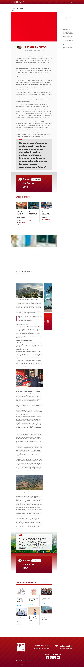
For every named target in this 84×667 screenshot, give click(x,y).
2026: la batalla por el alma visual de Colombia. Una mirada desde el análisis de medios (21, 216)
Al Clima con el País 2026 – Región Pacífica (46, 598)
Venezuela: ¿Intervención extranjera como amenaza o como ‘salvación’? (46, 214)
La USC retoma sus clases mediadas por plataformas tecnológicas (20, 599)
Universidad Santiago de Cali (51, 2)
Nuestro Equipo (42, 2)
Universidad (23, 602)
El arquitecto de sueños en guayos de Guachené (21, 619)
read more (19, 224)
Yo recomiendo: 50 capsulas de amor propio (33, 598)
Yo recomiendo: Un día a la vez (46, 616)
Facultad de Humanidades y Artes (64, 2)
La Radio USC (35, 2)
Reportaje (13, 247)
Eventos (43, 600)
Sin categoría (44, 619)
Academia (19, 602)
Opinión (12, 10)
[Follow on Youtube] (58, 657)
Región (18, 621)
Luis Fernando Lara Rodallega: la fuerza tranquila (33, 617)
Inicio (26, 2)
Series (30, 2)
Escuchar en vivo (36, 179)
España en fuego (17, 8)
